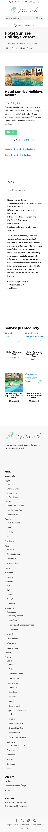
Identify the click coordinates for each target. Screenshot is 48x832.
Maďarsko (9, 581)
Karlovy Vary (13, 678)
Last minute (10, 476)
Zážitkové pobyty (15, 706)
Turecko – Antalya (14, 510)
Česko (9, 660)
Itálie (7, 546)
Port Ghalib (13, 497)
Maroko (10, 759)
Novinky (8, 781)
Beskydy (12, 701)
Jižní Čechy (13, 692)
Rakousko (11, 750)
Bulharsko (11, 742)
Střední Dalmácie (15, 728)
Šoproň (10, 599)
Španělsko (9, 541)
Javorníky (10, 634)
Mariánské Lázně (15, 673)
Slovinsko (11, 764)
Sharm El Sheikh (14, 488)
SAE (9, 768)
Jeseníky (12, 696)
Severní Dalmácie (15, 723)
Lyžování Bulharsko (16, 745)
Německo (11, 754)
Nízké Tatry (11, 643)
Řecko (7, 568)
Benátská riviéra (13, 554)
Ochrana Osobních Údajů (15, 785)
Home (13, 43)
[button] (39, 70)
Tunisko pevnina (13, 522)
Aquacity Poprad (15, 615)
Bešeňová (12, 620)
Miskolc (10, 594)
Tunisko (8, 519)
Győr (9, 590)
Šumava (11, 664)
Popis (11, 182)
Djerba (9, 527)
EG (24, 149)
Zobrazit (11, 132)
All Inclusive (18, 149)
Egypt (7, 480)
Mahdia (10, 532)
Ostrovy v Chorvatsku (17, 737)
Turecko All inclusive (15, 505)
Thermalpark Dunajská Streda (21, 625)
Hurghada (30, 149)
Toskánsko (11, 558)
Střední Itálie (12, 563)
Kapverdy (9, 577)
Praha (10, 669)
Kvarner (11, 719)
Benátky (10, 549)
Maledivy (9, 572)
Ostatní (8, 657)
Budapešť (11, 603)
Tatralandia (13, 629)
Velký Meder (12, 638)
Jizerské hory (13, 683)
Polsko (8, 652)
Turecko (8, 501)
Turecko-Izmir (12, 514)
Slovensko (9, 608)
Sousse (10, 536)
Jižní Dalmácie (14, 732)
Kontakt (8, 790)
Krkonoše (12, 687)
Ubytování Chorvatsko (16, 710)
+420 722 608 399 (17, 2)
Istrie (10, 714)
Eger (9, 585)
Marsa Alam (12, 493)
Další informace (16, 190)
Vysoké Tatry (12, 648)
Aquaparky (11, 612)
